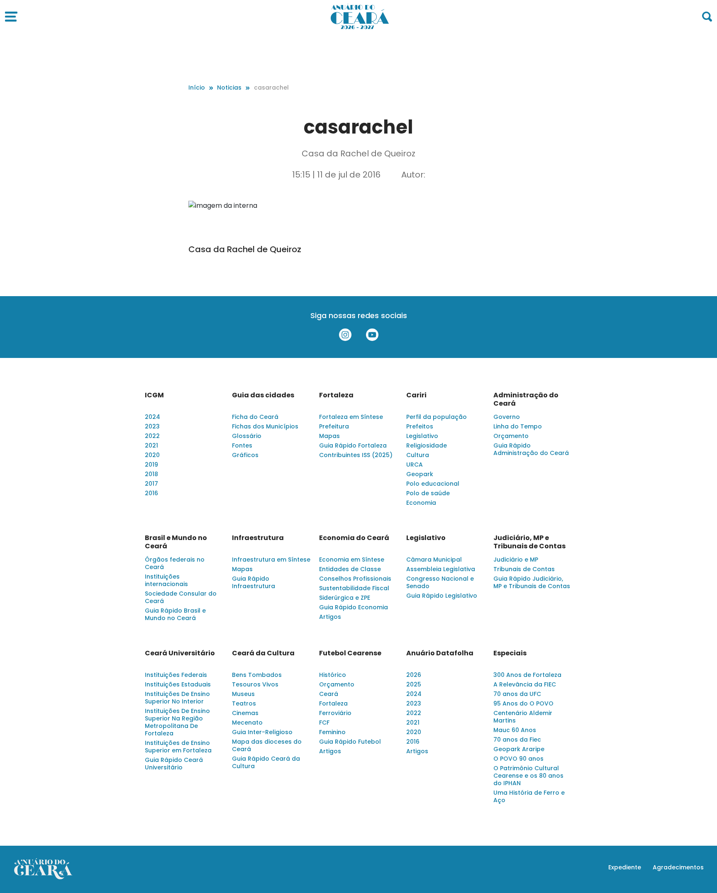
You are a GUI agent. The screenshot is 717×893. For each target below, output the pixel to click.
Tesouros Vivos (255, 684)
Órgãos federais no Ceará (175, 563)
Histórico (332, 675)
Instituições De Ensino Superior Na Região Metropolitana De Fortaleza (177, 722)
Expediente (624, 867)
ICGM (154, 395)
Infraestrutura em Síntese (271, 559)
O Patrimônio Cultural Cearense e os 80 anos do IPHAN (528, 775)
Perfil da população (436, 417)
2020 (152, 455)
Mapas (329, 436)
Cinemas (245, 713)
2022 (152, 436)
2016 (151, 493)
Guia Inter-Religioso (262, 732)
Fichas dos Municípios (265, 426)
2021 (151, 445)
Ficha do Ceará (255, 417)
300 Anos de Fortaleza (527, 675)
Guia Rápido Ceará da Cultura (266, 762)
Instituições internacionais (166, 580)
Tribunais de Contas (524, 569)
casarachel (271, 87)
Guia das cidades (263, 395)
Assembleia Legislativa (440, 569)
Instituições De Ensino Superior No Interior (177, 697)
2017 (151, 483)
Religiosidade (426, 445)
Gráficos (245, 455)
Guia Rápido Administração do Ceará (531, 449)
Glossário (246, 436)
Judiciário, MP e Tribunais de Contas (529, 542)
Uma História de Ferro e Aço (529, 796)
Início (196, 87)
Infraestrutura (258, 538)
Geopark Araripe (518, 749)
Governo (506, 417)
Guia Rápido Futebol (350, 741)
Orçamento (511, 436)
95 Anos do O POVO (523, 703)
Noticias (229, 87)
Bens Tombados (257, 675)
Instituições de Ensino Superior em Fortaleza (178, 746)
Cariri (416, 395)
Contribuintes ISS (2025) (356, 455)
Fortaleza (336, 395)
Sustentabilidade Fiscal (354, 588)
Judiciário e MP (515, 559)
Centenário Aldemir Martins (522, 716)
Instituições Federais (176, 675)
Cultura (417, 455)
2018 (151, 474)
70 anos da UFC (517, 694)
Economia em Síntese (351, 559)
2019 (151, 464)
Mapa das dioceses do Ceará (267, 745)
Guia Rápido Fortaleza (353, 445)
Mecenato (247, 722)
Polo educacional (432, 483)
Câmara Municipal (434, 559)
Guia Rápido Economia (353, 607)
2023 (152, 426)
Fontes (242, 445)
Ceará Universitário (180, 653)
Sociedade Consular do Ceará (181, 597)
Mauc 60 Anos (514, 730)
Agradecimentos (678, 867)
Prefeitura (334, 426)
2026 (413, 675)
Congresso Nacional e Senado (440, 582)
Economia (421, 502)
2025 (413, 684)
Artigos (330, 616)
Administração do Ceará (525, 399)
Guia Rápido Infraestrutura (253, 582)
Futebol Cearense (350, 653)
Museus (243, 694)
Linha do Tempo (517, 426)
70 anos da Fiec (517, 739)
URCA (414, 464)
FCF (324, 722)
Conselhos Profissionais (355, 578)
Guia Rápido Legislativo (441, 595)
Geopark (419, 474)
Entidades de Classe (350, 569)
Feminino (332, 732)
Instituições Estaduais (178, 684)
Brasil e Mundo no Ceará (176, 542)
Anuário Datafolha (439, 653)
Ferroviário (335, 713)
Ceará (328, 694)
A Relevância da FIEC (524, 684)
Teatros (244, 703)
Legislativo (422, 436)
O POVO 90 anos (518, 758)
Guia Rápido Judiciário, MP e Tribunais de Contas (531, 582)
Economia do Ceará (354, 538)
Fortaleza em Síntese (351, 417)
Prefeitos (419, 426)
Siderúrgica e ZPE (344, 597)
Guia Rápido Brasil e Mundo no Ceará (175, 614)
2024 (152, 417)
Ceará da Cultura (263, 653)
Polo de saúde (428, 493)
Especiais (510, 653)
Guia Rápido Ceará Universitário (174, 763)
